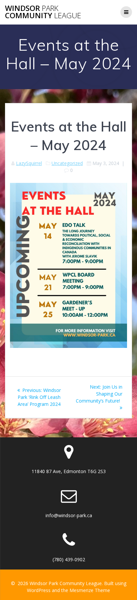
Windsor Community (43, 12)
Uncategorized (67, 163)
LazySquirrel (29, 163)
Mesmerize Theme (89, 590)
